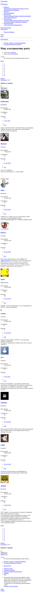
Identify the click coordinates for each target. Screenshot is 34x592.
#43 (5, 214)
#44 (5, 256)
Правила (6, 7)
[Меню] (1, 3)
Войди (22, 259)
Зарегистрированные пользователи (14, 20)
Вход (2, 36)
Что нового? (7, 14)
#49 (5, 468)
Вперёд (3, 78)
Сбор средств (7, 25)
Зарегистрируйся (5, 260)
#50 (5, 509)
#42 (5, 167)
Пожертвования (8, 23)
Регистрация (4, 39)
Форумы (6, 11)
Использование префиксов (11, 10)
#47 (5, 381)
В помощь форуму (17, 25)
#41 (5, 125)
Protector (13, 52)
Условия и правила (9, 570)
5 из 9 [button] (8, 80)
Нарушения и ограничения (11, 8)
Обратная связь (8, 568)
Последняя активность (10, 17)
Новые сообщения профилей (23, 16)
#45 (5, 303)
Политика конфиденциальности (13, 571)
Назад (2, 61)
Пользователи (8, 19)
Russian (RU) (7, 566)
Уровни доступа (24, 8)
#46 (5, 337)
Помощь (6, 573)
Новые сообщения (9, 13)
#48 (5, 426)
